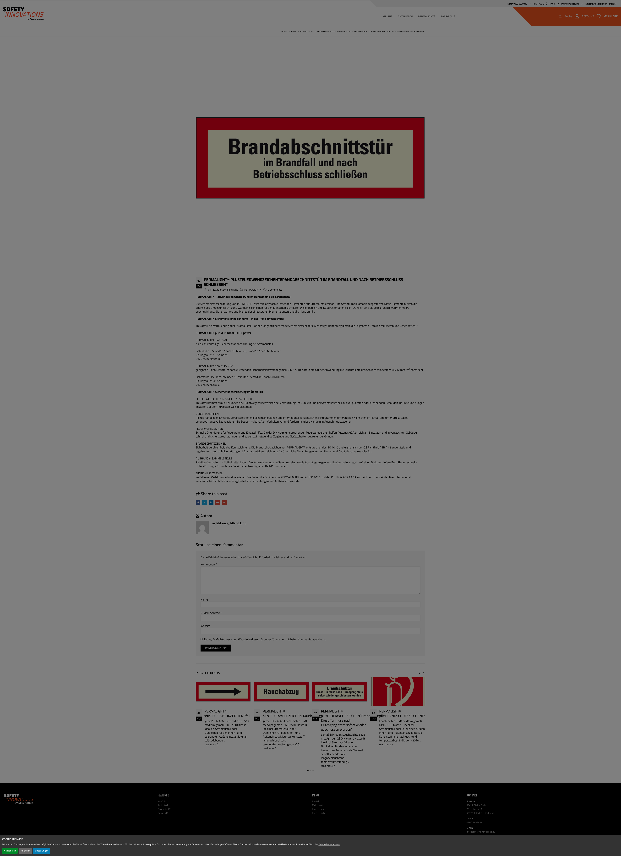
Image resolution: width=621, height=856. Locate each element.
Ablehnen (25, 850)
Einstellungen (41, 850)
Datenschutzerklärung (329, 844)
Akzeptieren (10, 850)
